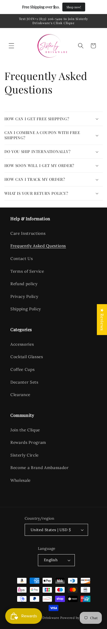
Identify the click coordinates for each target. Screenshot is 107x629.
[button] (11, 45)
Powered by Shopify (76, 618)
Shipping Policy (25, 308)
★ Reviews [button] (102, 319)
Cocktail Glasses (26, 356)
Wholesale (20, 480)
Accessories (22, 344)
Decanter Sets (24, 382)
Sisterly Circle (24, 455)
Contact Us (21, 258)
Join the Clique (25, 429)
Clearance (20, 394)
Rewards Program (28, 442)
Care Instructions (27, 233)
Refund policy (24, 283)
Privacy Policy (24, 296)
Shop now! (73, 7)
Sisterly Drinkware (44, 618)
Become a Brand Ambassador (39, 467)
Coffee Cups (22, 369)
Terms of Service (27, 271)
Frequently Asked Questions (38, 245)
